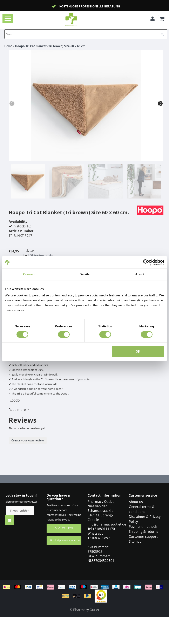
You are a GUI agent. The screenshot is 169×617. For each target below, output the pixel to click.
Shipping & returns (143, 531)
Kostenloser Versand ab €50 (89, 6)
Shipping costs (41, 255)
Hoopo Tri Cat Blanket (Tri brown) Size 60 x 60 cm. (50, 46)
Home (8, 46)
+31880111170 (65, 528)
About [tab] (139, 274)
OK (138, 351)
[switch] (64, 334)
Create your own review (27, 440)
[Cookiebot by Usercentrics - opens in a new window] (146, 262)
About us (136, 501)
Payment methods (143, 526)
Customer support (143, 536)
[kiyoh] (101, 595)
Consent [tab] (29, 274)
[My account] (152, 19)
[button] (160, 103)
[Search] (163, 32)
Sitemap (135, 541)
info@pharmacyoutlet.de (66, 540)
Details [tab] (85, 274)
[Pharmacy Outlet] (77, 19)
